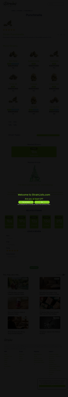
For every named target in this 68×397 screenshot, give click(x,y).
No (42, 202)
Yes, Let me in (26, 202)
